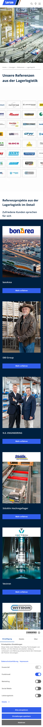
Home (4, 67)
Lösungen (12, 67)
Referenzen (20, 67)
